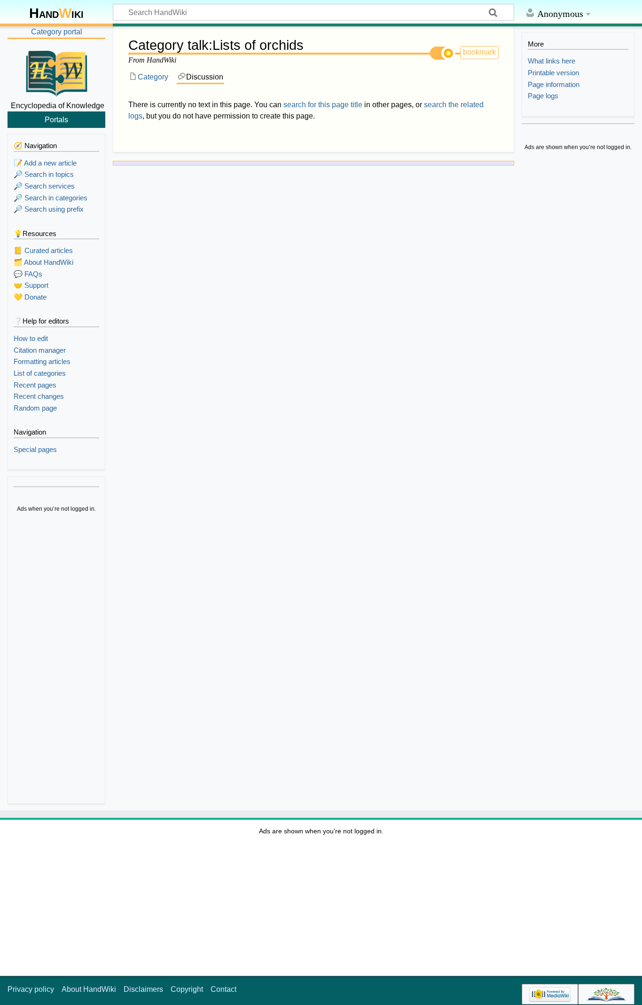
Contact (223, 989)
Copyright (187, 989)
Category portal (56, 32)
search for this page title (322, 105)
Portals (56, 119)
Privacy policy (31, 989)
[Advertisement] (56, 659)
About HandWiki (89, 989)
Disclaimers (143, 989)
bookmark (479, 52)
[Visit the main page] (56, 72)
